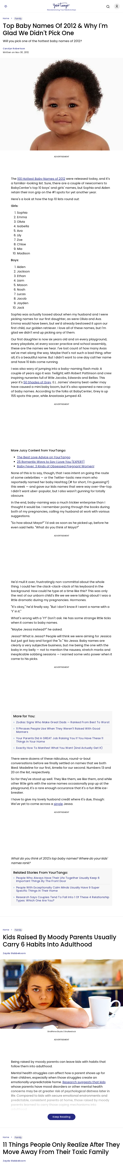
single (58, 804)
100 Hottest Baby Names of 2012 (41, 179)
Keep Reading (61, 1117)
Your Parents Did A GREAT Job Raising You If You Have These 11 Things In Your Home (59, 740)
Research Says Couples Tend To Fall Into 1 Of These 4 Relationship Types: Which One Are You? (62, 899)
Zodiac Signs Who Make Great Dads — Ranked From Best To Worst (63, 722)
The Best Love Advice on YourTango (43, 457)
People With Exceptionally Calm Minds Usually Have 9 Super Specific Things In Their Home (58, 889)
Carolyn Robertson (14, 48)
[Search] (107, 6)
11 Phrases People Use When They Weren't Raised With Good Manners (58, 730)
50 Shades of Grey (37, 382)
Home (6, 18)
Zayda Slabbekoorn (14, 953)
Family (18, 18)
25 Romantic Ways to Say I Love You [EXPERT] (51, 462)
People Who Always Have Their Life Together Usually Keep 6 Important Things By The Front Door (58, 879)
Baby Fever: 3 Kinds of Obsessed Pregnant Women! (55, 466)
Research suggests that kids (84, 1082)
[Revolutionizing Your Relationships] (61, 6)
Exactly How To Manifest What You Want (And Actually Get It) (59, 748)
